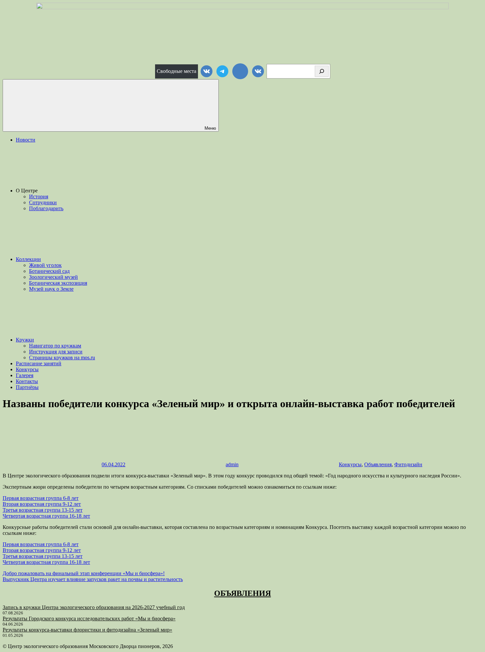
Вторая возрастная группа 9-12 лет (42, 504)
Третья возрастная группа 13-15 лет (42, 510)
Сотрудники (43, 202)
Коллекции (28, 259)
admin (232, 464)
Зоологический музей (53, 277)
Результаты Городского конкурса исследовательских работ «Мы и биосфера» (89, 618)
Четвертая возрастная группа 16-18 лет (46, 516)
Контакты (27, 381)
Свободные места (176, 71)
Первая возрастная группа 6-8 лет (41, 498)
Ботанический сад (49, 271)
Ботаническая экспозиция (58, 283)
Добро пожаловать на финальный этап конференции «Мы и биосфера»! (84, 573)
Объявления (378, 464)
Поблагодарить (46, 208)
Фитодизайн (408, 464)
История (38, 196)
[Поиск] (322, 71)
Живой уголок (45, 265)
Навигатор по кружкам (55, 345)
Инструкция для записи (55, 351)
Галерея (24, 375)
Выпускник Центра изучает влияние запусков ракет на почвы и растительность (93, 579)
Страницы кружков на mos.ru (62, 357)
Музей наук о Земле (51, 289)
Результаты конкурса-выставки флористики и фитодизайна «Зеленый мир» (87, 630)
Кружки (25, 339)
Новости (25, 140)
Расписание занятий (38, 363)
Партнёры (27, 387)
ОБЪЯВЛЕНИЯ (242, 593)
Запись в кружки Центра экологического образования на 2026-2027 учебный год (94, 607)
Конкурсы (27, 369)
